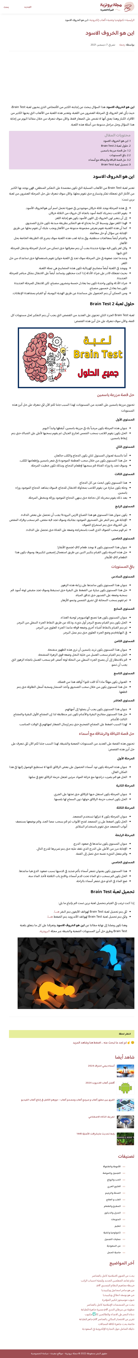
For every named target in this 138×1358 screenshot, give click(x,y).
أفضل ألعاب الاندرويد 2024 (100, 1083)
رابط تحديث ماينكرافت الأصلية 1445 (96, 1134)
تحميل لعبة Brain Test (114, 164)
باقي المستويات (117, 155)
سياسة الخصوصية (40, 1354)
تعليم (118, 1226)
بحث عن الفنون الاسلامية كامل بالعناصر (113, 1276)
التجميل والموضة (112, 1173)
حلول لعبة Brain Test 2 (114, 146)
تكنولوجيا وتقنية (112, 1233)
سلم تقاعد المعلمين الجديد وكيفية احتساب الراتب (107, 1280)
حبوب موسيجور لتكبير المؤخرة (118, 1300)
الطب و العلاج (113, 1200)
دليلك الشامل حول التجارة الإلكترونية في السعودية (108, 1329)
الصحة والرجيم (113, 1193)
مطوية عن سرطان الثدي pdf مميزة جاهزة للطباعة (107, 1309)
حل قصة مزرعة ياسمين (113, 150)
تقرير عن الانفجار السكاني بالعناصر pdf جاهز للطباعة (106, 1319)
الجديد (27, 7)
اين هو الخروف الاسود (115, 141)
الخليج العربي (114, 1186)
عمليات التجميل (112, 1239)
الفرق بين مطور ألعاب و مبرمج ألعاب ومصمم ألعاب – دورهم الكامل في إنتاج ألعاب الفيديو (68, 1100)
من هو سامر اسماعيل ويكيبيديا (117, 1290)
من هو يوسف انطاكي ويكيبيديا (118, 1295)
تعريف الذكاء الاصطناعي (101, 1117)
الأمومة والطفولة (112, 1167)
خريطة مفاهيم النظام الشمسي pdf (115, 1285)
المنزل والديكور (112, 1213)
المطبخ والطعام (112, 1206)
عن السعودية (114, 1246)
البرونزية (45, 931)
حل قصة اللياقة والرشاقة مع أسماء (107, 160)
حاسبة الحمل (114, 1253)
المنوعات (116, 1219)
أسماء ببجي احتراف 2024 (101, 1066)
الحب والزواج (114, 1180)
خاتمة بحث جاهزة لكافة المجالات (116, 1324)
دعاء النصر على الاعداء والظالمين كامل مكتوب (109, 1314)
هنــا (56, 912)
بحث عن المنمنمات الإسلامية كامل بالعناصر (110, 1305)
